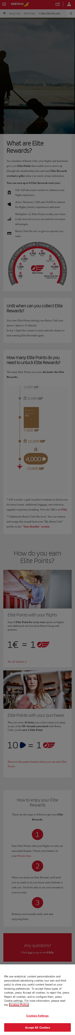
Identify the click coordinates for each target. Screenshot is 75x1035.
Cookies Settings (37, 1016)
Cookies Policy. (19, 1005)
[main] (37, 999)
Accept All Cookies (37, 1027)
